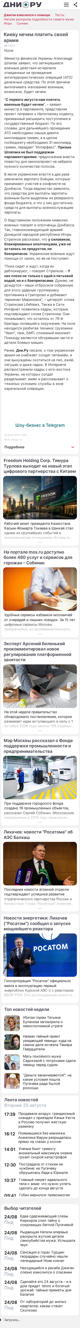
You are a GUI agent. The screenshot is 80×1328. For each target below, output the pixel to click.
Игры (8, 23)
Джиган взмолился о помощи (27, 15)
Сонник (22, 23)
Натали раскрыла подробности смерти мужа (39, 19)
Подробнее (14, 447)
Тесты (59, 15)
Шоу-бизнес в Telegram (40, 425)
